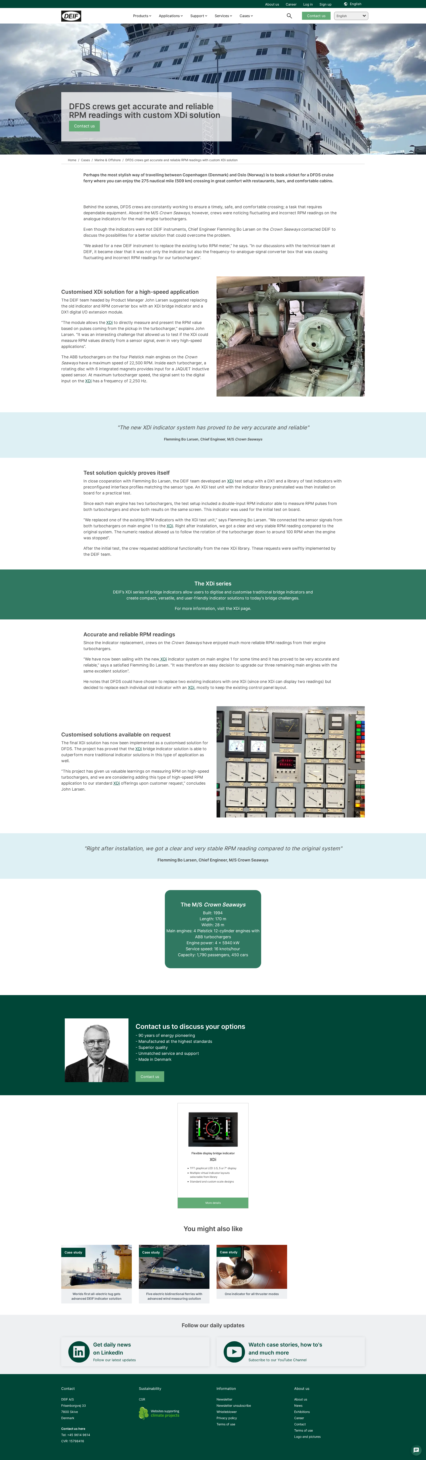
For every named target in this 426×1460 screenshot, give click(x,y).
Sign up (325, 4)
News (298, 1405)
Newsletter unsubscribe (234, 1405)
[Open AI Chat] (416, 1450)
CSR (142, 1399)
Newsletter (224, 1399)
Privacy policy (227, 1418)
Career (299, 1418)
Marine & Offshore (107, 160)
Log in (308, 4)
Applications (169, 16)
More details (213, 1202)
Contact (300, 1424)
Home (72, 160)
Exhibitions (302, 1412)
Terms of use (226, 1424)
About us (300, 1399)
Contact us (84, 126)
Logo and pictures (307, 1436)
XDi (109, 322)
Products (140, 16)
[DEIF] (80, 16)
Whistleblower (227, 1412)
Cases (85, 160)
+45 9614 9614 (78, 1435)
